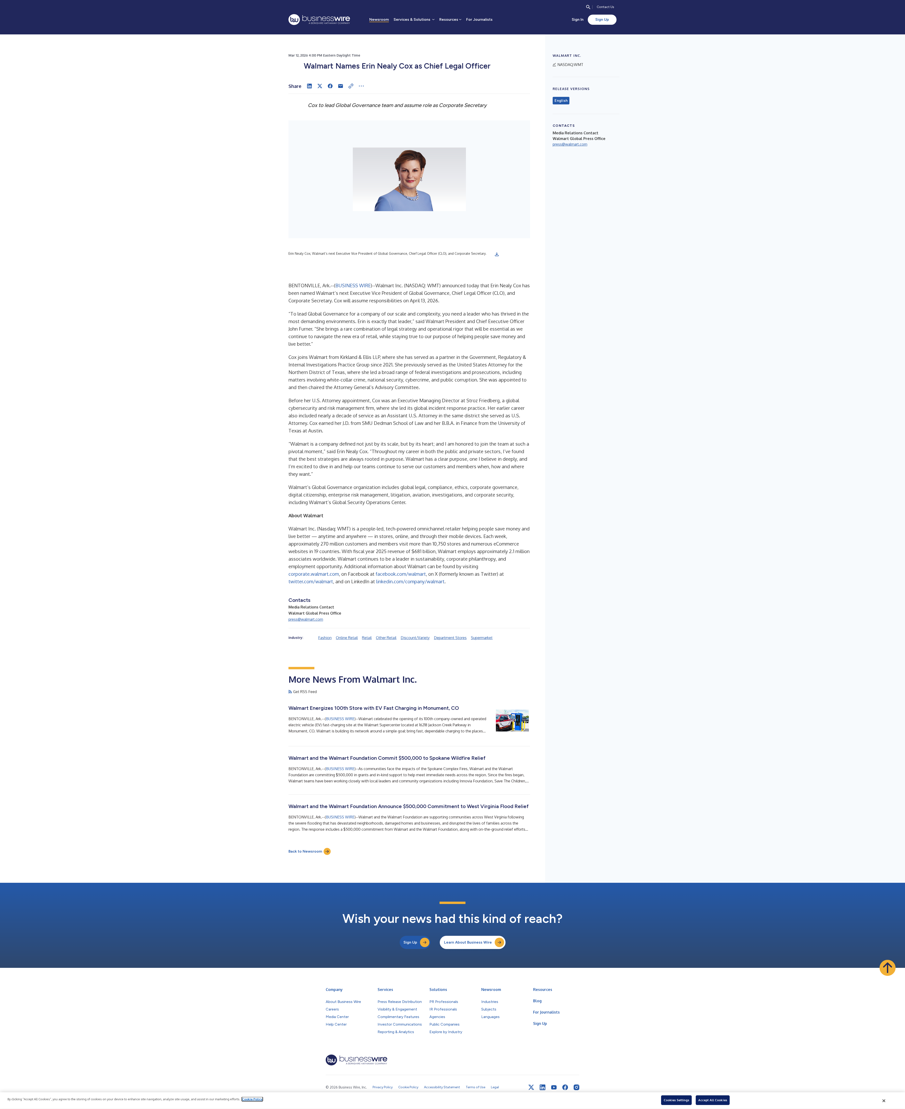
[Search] (588, 7)
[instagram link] (576, 1087)
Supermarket (482, 637)
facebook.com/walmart (401, 574)
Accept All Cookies (712, 1100)
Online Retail (347, 637)
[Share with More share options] (361, 86)
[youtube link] (554, 1087)
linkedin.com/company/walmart (410, 581)
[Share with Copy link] (351, 86)
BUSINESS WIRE (353, 285)
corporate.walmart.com (313, 574)
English (561, 101)
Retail (367, 637)
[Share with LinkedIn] (309, 86)
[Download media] (497, 254)
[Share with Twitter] (320, 86)
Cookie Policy (252, 1099)
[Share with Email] (340, 86)
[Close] (884, 1101)
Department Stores (450, 637)
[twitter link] (531, 1087)
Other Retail (386, 637)
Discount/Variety (415, 637)
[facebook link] (565, 1087)
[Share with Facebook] (330, 86)
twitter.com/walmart (310, 581)
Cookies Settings (676, 1100)
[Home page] (319, 19)
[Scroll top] (888, 968)
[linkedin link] (542, 1087)
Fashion (325, 637)
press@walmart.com (305, 619)
